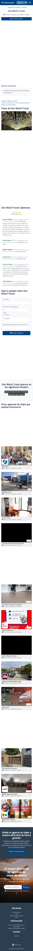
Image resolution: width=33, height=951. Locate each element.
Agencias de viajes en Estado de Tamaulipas (16, 392)
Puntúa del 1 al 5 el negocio (10, 307)
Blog (16, 917)
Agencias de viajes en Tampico (17, 7)
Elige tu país (17, 944)
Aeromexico (5, 707)
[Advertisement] (16, 39)
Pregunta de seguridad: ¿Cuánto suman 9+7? (15, 324)
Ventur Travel (6, 518)
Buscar (27, 887)
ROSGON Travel (6, 492)
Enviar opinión (17, 333)
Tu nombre (6, 299)
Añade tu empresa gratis (16, 851)
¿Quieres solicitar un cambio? (9, 101)
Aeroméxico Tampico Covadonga (12, 605)
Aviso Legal (16, 926)
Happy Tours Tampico (8, 820)
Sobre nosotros (16, 912)
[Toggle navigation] (30, 2)
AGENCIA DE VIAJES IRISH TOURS (11, 682)
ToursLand (5, 467)
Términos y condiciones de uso (16, 925)
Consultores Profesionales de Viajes (13, 543)
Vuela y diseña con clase (9, 656)
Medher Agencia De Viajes (9, 794)
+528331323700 (17, 19)
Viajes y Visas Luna (7, 630)
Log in (16, 914)
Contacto (16, 936)
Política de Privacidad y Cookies (16, 928)
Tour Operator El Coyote (9, 768)
